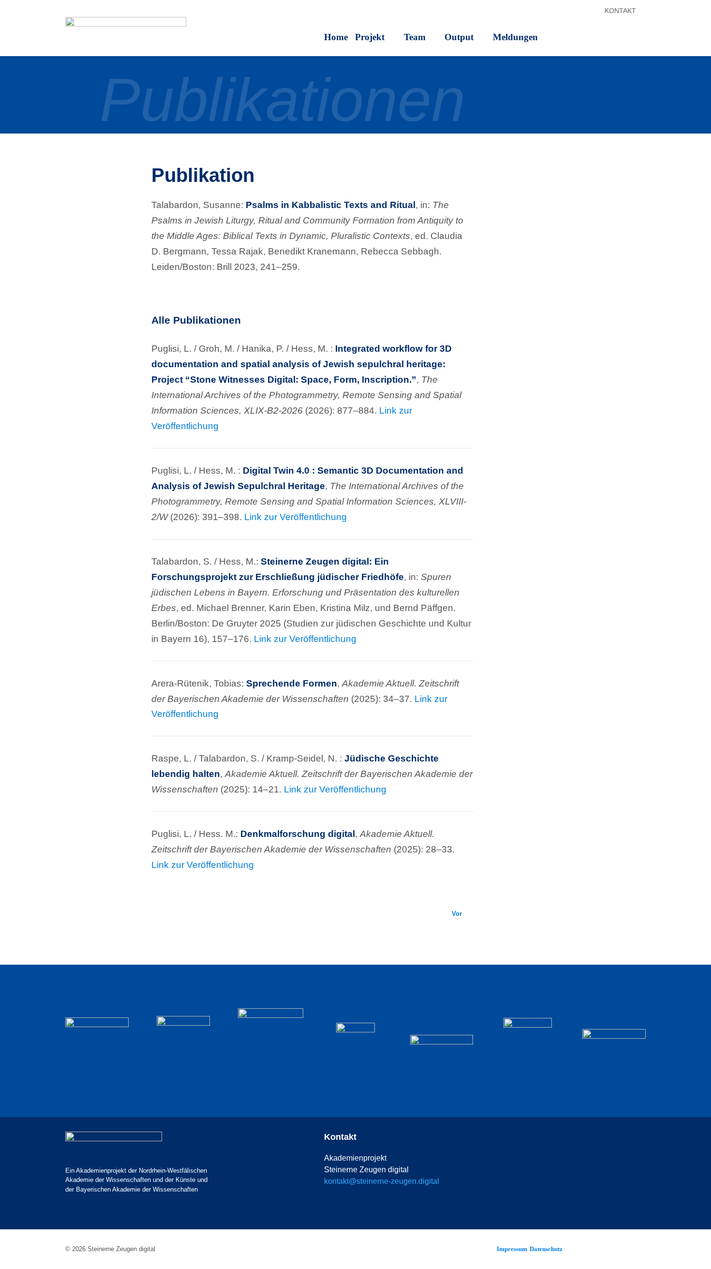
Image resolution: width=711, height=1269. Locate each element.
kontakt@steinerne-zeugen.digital (381, 1181)
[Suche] (643, 12)
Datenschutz (546, 1249)
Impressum (512, 1249)
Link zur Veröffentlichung (295, 517)
